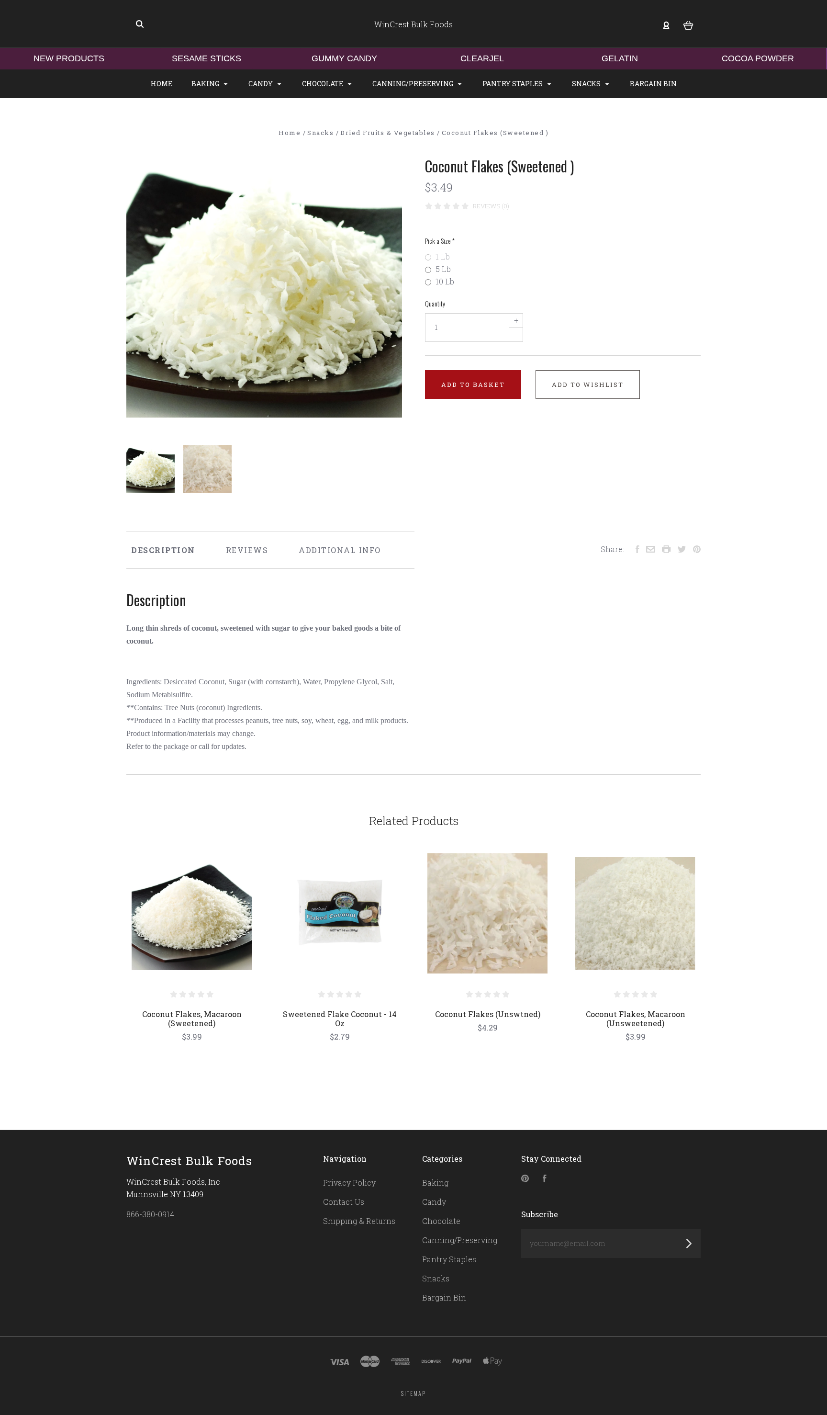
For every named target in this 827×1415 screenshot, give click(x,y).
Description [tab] (163, 550)
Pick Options (192, 1062)
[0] (688, 24)
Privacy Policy (349, 1182)
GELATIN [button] (620, 58)
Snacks (587, 83)
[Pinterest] (525, 1179)
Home (161, 83)
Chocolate (323, 83)
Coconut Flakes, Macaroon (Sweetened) (192, 1018)
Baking (206, 83)
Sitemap (413, 1393)
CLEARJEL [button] (482, 58)
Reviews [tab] (247, 550)
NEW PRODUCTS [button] (69, 58)
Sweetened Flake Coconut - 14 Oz (340, 1018)
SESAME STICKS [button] (206, 58)
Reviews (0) (491, 206)
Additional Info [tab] (340, 550)
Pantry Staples (513, 83)
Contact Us (343, 1202)
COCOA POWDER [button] (758, 58)
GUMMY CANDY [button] (344, 58)
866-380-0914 (150, 1214)
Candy (261, 83)
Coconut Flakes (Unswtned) (487, 1014)
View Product (192, 913)
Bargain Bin (653, 83)
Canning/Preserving (413, 83)
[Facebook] (545, 1179)
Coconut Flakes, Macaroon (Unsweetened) (635, 1018)
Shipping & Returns (359, 1221)
